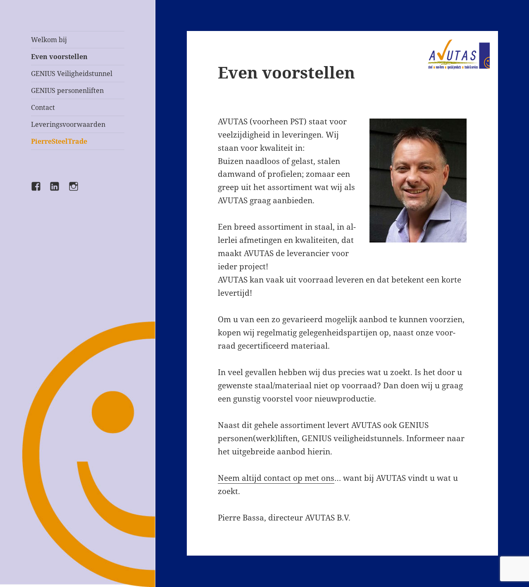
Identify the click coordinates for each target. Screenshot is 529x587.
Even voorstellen (59, 56)
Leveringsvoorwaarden (68, 124)
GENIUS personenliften (67, 90)
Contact (43, 107)
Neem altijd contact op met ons (276, 478)
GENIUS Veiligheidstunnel (71, 73)
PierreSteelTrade (59, 141)
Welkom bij (49, 39)
